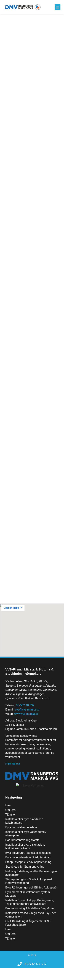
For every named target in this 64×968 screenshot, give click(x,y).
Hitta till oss (12, 763)
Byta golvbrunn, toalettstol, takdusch (28, 852)
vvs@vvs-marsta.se (27, 709)
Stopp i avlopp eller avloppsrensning (28, 862)
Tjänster (10, 814)
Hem (8, 805)
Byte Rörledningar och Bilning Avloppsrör (31, 887)
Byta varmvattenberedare (21, 827)
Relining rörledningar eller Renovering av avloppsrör (31, 873)
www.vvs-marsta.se (26, 713)
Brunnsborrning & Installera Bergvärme (29, 908)
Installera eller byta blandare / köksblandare (23, 821)
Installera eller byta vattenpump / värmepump (25, 833)
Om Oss (10, 809)
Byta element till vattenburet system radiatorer (27, 894)
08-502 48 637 (25, 705)
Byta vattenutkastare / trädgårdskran (27, 857)
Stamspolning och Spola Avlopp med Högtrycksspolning (28, 881)
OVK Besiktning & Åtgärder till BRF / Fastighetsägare (28, 923)
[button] (57, 7)
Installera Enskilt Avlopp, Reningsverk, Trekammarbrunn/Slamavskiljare (29, 902)
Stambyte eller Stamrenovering (24, 866)
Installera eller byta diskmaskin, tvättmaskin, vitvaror (25, 846)
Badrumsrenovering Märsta (22, 840)
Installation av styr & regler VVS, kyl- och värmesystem (30, 915)
